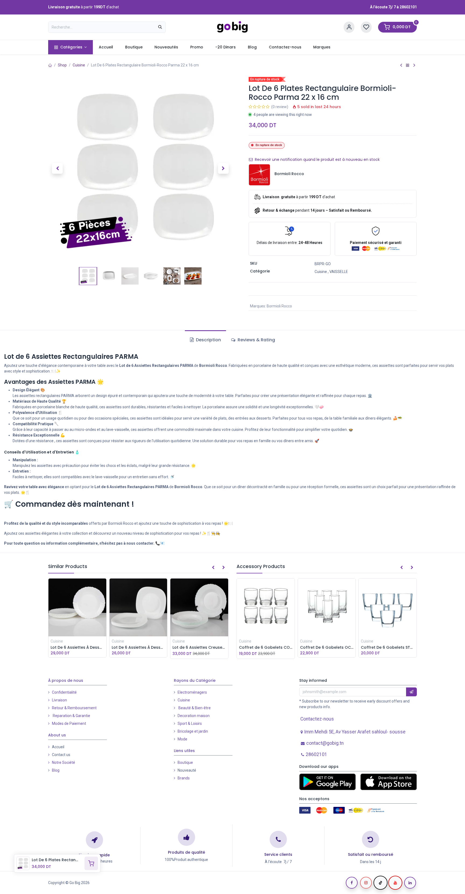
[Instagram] (366, 883)
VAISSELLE (338, 271)
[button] (57, 168)
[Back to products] (407, 65)
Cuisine (79, 65)
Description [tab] (208, 340)
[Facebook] (352, 883)
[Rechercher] (160, 27)
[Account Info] (349, 27)
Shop (62, 65)
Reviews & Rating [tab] (256, 340)
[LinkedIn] (410, 883)
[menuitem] (70, 47)
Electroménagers (192, 692)
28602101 (408, 7)
